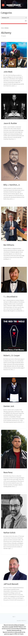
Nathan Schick (9, 532)
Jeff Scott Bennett (11, 584)
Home (2, 28)
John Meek (8, 71)
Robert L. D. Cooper (12, 355)
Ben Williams (9, 245)
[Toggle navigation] (25, 20)
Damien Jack (9, 406)
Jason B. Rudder (10, 123)
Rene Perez (8, 472)
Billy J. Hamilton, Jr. (12, 184)
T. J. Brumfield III (10, 296)
